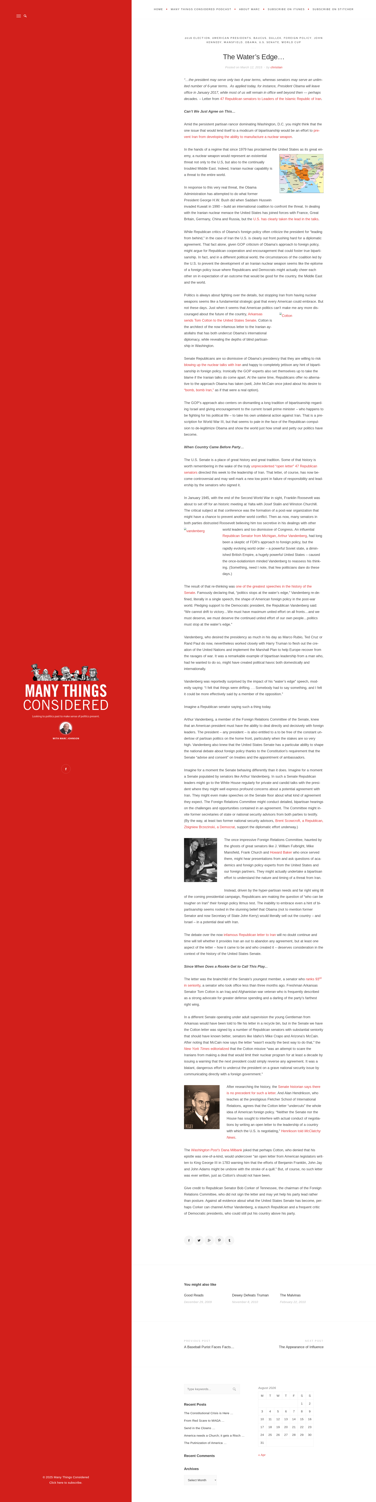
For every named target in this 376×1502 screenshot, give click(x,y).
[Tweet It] (199, 1240)
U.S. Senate (269, 42)
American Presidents (231, 38)
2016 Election (197, 38)
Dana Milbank (216, 1150)
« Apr (262, 1455)
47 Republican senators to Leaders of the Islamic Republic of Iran (270, 99)
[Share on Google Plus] (209, 1240)
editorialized (206, 1049)
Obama (251, 42)
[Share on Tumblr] (229, 1240)
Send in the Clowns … (199, 1428)
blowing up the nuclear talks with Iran (212, 365)
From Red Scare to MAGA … (204, 1420)
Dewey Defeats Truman (250, 1295)
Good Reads (194, 1295)
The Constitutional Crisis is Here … (208, 1413)
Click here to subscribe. (65, 1482)
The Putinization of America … (205, 1443)
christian (276, 67)
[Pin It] (219, 1240)
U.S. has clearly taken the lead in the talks (285, 219)
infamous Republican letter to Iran (250, 935)
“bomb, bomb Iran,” (199, 390)
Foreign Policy (298, 38)
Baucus (260, 38)
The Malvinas (290, 1295)
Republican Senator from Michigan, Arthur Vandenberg (265, 536)
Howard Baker (281, 852)
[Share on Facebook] (189, 1240)
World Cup (291, 42)
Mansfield (233, 42)
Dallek (275, 38)
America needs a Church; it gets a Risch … (214, 1435)
